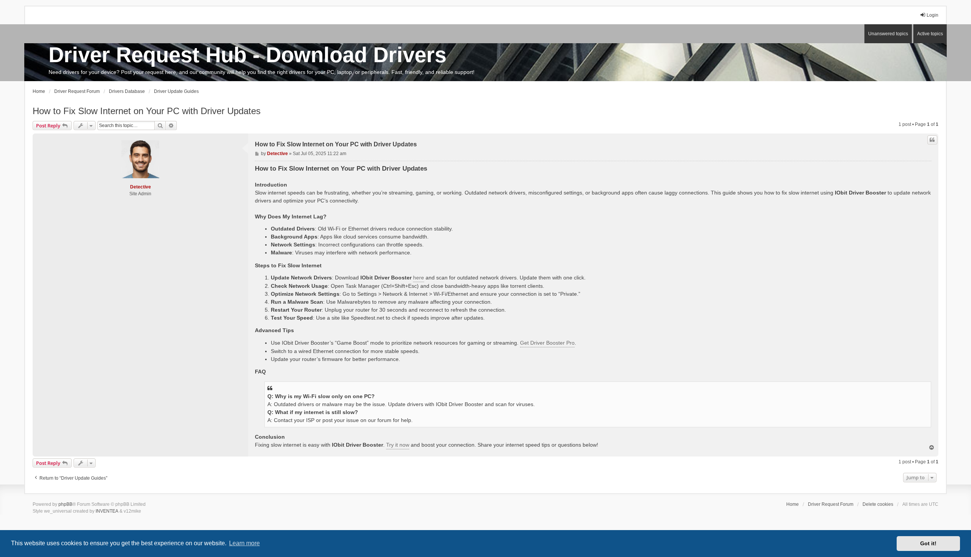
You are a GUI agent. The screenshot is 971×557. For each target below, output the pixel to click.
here (418, 278)
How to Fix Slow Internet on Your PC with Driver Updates (147, 111)
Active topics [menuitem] (930, 33)
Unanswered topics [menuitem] (888, 33)
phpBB (65, 504)
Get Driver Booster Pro (547, 343)
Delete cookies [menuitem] (878, 504)
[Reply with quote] (932, 139)
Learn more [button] (244, 543)
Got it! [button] (928, 543)
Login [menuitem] (932, 15)
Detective (140, 187)
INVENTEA (107, 511)
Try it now (397, 445)
